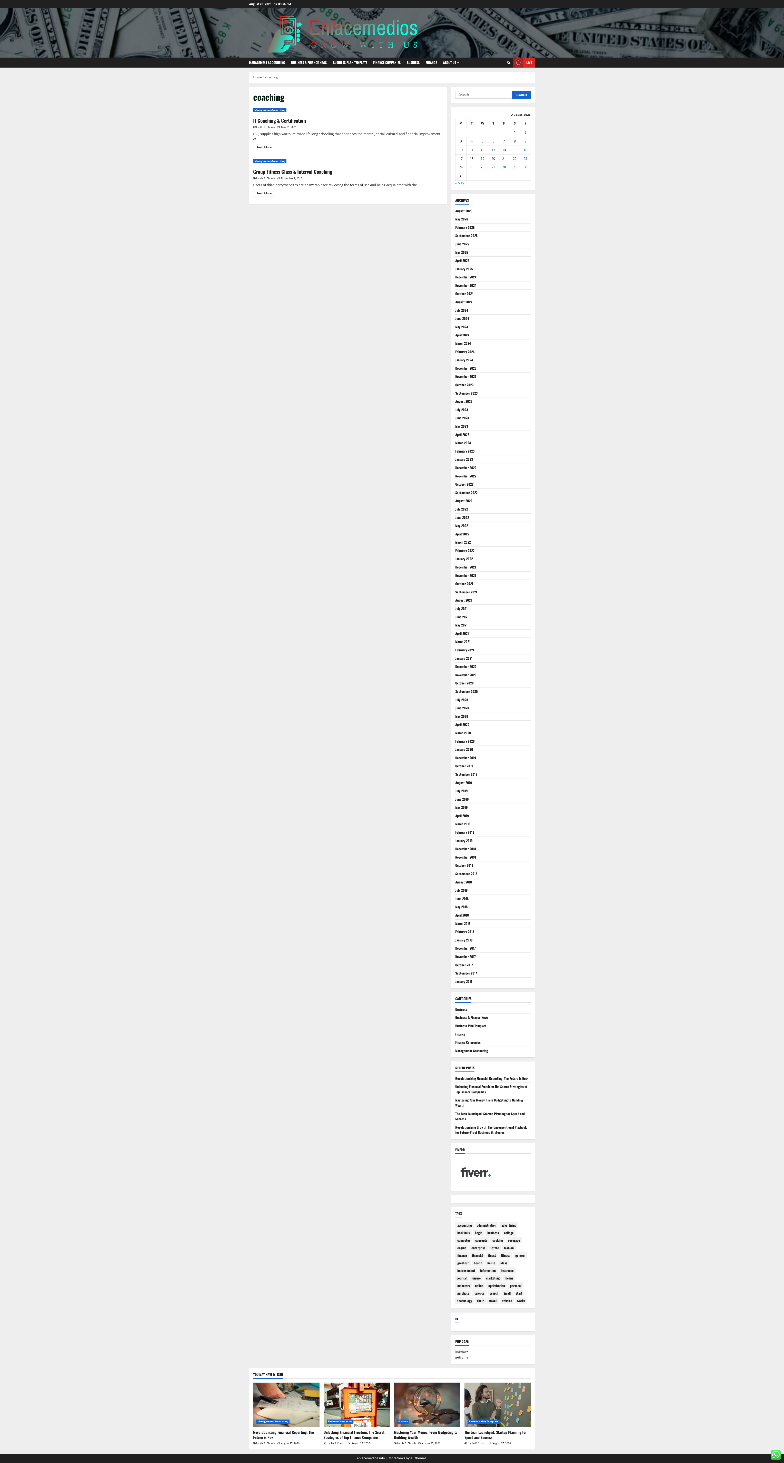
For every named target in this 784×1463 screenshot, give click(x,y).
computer (463, 1240)
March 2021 (462, 641)
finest (492, 1255)
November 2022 (465, 476)
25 (471, 167)
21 (504, 158)
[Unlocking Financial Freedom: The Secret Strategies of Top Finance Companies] (357, 1405)
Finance (431, 62)
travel (493, 1300)
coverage (514, 1240)
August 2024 (463, 301)
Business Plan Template (350, 62)
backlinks (463, 1232)
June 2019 (462, 799)
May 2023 (461, 426)
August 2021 (463, 600)
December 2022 (465, 467)
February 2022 (464, 550)
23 (525, 158)
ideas (503, 1263)
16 (525, 150)
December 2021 (465, 567)
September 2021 (466, 592)
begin (478, 1232)
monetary (463, 1285)
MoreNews (397, 1458)
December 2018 (465, 848)
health (478, 1263)
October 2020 (464, 683)
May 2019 (461, 807)
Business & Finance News (309, 62)
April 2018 (462, 915)
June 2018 (462, 898)
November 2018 (465, 857)
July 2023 (461, 409)
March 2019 (463, 823)
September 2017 (466, 973)
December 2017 (465, 948)
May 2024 (461, 326)
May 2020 (461, 716)
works (521, 1300)
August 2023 (463, 401)
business (493, 1232)
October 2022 (464, 484)
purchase (463, 1293)
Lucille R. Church (265, 127)
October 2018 (464, 865)
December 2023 (465, 368)
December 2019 (465, 757)
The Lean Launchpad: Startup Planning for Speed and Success (495, 1435)
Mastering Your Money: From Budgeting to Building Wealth (426, 1435)
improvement (466, 1270)
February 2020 (465, 741)
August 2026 (463, 210)
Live (529, 62)
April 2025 (462, 260)
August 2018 (463, 882)
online (479, 1285)
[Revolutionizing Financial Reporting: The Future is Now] (286, 1405)
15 (515, 150)
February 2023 (464, 451)
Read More (265, 148)
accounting (464, 1225)
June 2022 (462, 517)
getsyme (461, 1357)
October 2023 (464, 384)
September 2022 (466, 492)
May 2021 (461, 625)
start (519, 1293)
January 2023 (464, 459)
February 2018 (464, 931)
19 (482, 158)
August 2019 (463, 782)
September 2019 (466, 774)
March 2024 (463, 343)
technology (464, 1300)
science (479, 1293)
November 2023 (465, 376)
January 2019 (464, 840)
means (509, 1278)
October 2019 (464, 765)
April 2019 (462, 815)
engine (461, 1247)
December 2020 (466, 666)
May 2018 (461, 906)
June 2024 (462, 318)
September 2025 (466, 235)
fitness (505, 1255)
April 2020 (462, 724)
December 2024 (465, 277)
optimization (496, 1285)
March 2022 (463, 542)
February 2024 (464, 351)
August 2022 (463, 500)
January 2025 (464, 268)
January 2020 (464, 749)
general (520, 1255)
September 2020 (466, 691)
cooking (497, 1240)
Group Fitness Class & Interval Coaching (292, 171)
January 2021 (463, 658)
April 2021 (462, 633)
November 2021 (465, 575)
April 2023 (462, 434)
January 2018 (463, 940)
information (488, 1270)
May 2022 (461, 525)
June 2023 (462, 417)
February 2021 (464, 650)
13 (493, 150)
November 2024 (465, 285)
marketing (493, 1278)
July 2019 (461, 790)
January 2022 (464, 558)
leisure (476, 1278)
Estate (495, 1247)
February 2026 (465, 227)
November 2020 (466, 674)
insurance (507, 1270)
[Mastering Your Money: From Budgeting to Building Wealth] (427, 1405)
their (480, 1300)
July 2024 (461, 310)
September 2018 (466, 873)
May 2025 (461, 252)
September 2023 (466, 393)
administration (486, 1225)
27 (493, 167)
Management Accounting (267, 62)
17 (461, 158)
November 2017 (465, 956)
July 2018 (461, 890)
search (494, 1293)
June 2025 (462, 243)
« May (459, 183)
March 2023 (463, 442)
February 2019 (464, 832)
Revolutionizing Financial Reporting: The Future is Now (491, 1078)
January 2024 (464, 359)
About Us (449, 62)
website (507, 1300)
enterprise (478, 1247)
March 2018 (462, 923)
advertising (508, 1225)
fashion (509, 1247)
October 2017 (464, 964)
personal (515, 1285)
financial (477, 1255)
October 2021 (464, 583)
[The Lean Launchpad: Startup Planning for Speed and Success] (497, 1405)
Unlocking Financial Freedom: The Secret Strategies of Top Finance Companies (354, 1435)
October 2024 (464, 293)
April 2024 (462, 335)
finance (462, 1255)
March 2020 (463, 732)
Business (413, 62)
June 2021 (462, 616)
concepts (481, 1240)
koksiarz (461, 1352)
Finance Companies (387, 62)
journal (462, 1278)
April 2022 (462, 534)
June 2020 (462, 707)
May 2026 (461, 219)
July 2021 (461, 608)
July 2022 (461, 509)
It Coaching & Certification (279, 120)
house (491, 1263)
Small (507, 1293)
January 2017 (463, 981)
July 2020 (461, 699)
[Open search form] (508, 63)
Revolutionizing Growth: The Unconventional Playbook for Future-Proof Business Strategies (491, 1130)
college (509, 1232)
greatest (463, 1263)
